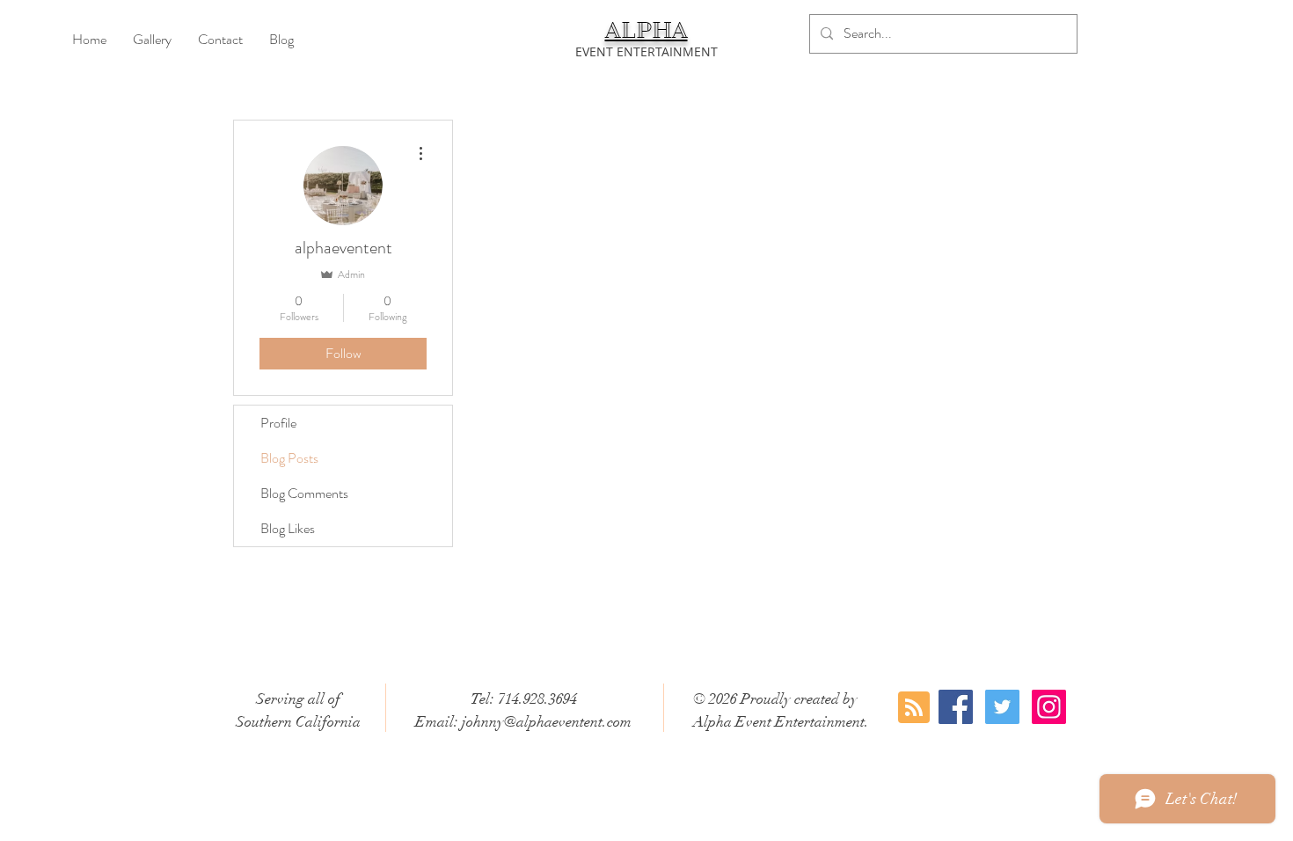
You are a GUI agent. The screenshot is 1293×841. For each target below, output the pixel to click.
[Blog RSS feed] (914, 708)
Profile (278, 423)
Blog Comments (304, 493)
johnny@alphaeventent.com (547, 722)
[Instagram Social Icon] (1049, 707)
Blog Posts (289, 458)
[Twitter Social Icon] (1002, 707)
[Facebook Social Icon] (956, 707)
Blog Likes (287, 528)
